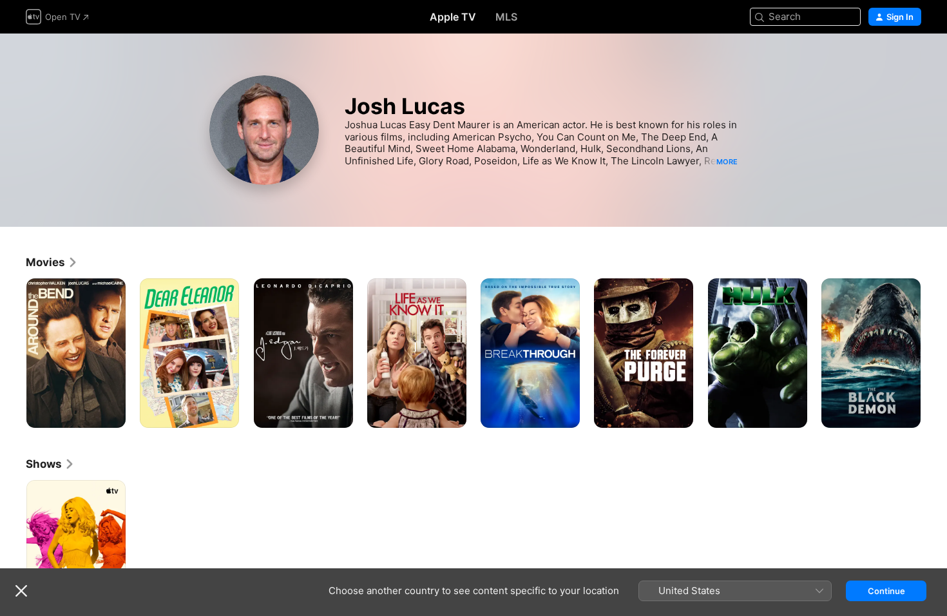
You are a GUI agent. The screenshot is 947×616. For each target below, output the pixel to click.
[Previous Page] (13, 353)
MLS (506, 16)
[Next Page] (934, 353)
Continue (886, 591)
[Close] (21, 591)
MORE (727, 161)
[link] (52, 262)
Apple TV (453, 16)
